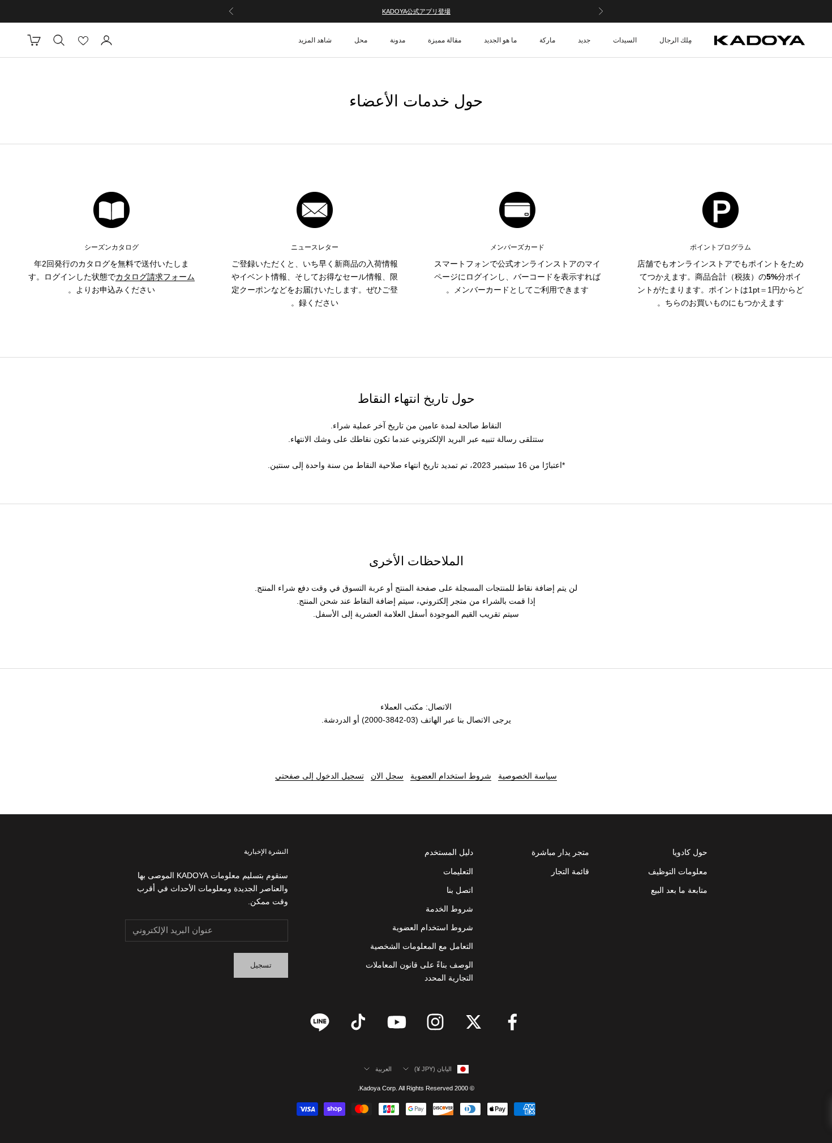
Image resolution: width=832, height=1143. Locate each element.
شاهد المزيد (315, 40)
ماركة (547, 40)
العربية (383, 1068)
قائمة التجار (570, 871)
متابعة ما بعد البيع (679, 890)
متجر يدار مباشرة (560, 852)
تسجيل (261, 965)
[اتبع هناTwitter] (474, 1022)
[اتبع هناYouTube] (397, 1022)
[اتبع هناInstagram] (435, 1022)
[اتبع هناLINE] (320, 1022)
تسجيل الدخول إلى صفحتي (319, 775)
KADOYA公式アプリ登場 (416, 11)
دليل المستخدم (448, 852)
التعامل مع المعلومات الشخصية (421, 946)
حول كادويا (689, 852)
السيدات (625, 40)
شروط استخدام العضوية (450, 775)
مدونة (397, 40)
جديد (584, 40)
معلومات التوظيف (677, 871)
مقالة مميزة (444, 40)
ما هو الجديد (500, 40)
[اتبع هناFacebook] (512, 1022)
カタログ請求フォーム (155, 276)
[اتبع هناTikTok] (358, 1022)
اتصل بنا (460, 890)
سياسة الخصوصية (527, 775)
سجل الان (387, 775)
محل (360, 40)
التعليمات (458, 871)
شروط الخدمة (449, 908)
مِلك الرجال (675, 40)
